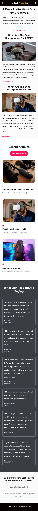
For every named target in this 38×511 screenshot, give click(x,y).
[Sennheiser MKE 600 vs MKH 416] (3, 186)
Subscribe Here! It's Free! (19, 487)
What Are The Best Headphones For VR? (19, 88)
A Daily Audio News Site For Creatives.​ (19, 11)
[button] (36, 3)
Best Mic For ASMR (11, 268)
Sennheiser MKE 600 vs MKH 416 (17, 189)
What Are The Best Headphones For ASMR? (19, 37)
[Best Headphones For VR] (3, 225)
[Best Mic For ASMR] (3, 264)
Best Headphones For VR (14, 229)
